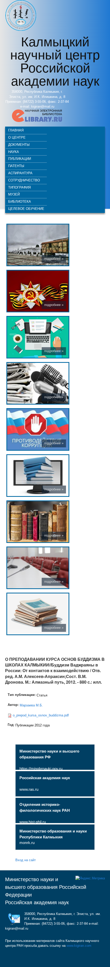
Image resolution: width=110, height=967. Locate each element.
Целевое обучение (26, 208)
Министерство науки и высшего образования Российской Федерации (45, 887)
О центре (17, 137)
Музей (14, 194)
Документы (19, 144)
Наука (13, 151)
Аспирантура (20, 172)
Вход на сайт (25, 859)
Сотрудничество (24, 180)
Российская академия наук (37, 902)
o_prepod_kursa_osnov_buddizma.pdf (41, 715)
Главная (16, 130)
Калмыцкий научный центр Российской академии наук (55, 60)
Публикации (19, 158)
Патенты (16, 165)
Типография (19, 187)
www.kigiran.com (79, 946)
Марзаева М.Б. (31, 705)
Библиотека (19, 201)
